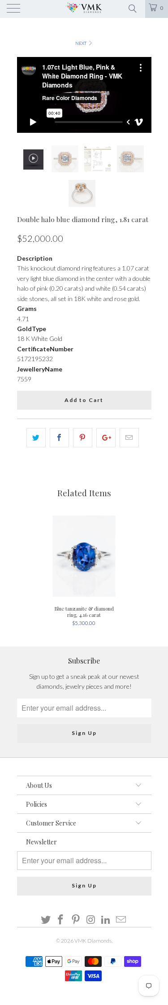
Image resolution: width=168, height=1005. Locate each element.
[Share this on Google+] (106, 437)
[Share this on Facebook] (59, 437)
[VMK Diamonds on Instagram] (91, 920)
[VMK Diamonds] (84, 9)
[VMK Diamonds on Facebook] (61, 920)
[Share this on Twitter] (36, 437)
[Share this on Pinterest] (82, 437)
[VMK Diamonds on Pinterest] (76, 920)
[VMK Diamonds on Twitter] (45, 920)
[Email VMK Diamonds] (121, 920)
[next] (143, 95)
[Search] (132, 8)
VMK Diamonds (93, 940)
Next (81, 43)
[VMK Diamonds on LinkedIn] (106, 920)
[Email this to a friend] (129, 437)
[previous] (25, 95)
